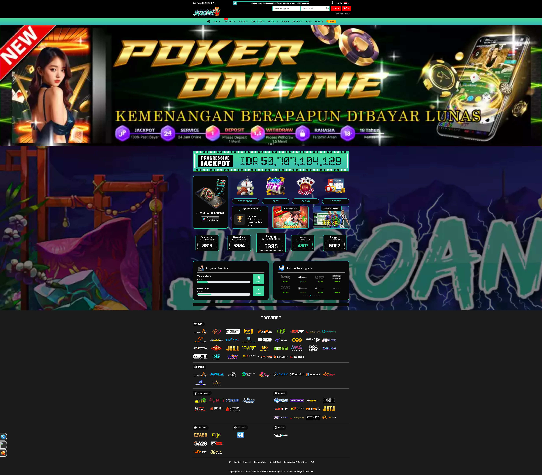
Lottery (272, 21)
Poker (284, 21)
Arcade (296, 21)
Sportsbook (256, 21)
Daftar (346, 8)
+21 (229, 462)
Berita (308, 21)
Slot (216, 21)
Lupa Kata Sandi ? (342, 13)
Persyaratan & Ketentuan (295, 462)
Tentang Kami (260, 462)
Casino (242, 21)
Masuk (336, 8)
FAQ (312, 462)
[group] (331, 217)
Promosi (319, 21)
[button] (538, 85)
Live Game (228, 21)
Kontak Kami (275, 462)
